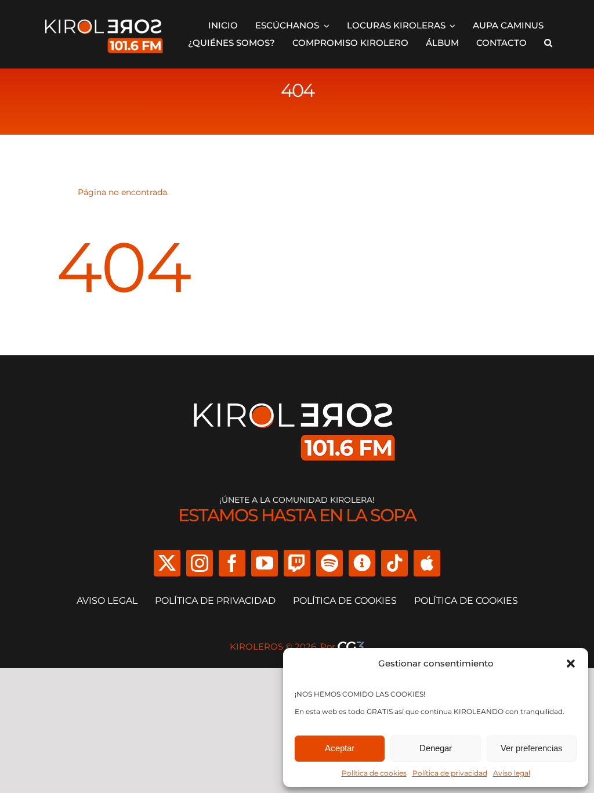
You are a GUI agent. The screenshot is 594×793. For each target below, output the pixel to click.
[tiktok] (394, 563)
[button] (571, 663)
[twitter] (167, 563)
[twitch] (297, 563)
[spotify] (329, 563)
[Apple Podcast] (427, 563)
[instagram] (199, 563)
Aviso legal (511, 773)
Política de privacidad (449, 773)
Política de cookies (374, 773)
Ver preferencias (532, 748)
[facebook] (232, 563)
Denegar (435, 748)
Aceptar (339, 748)
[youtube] (264, 563)
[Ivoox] (362, 563)
